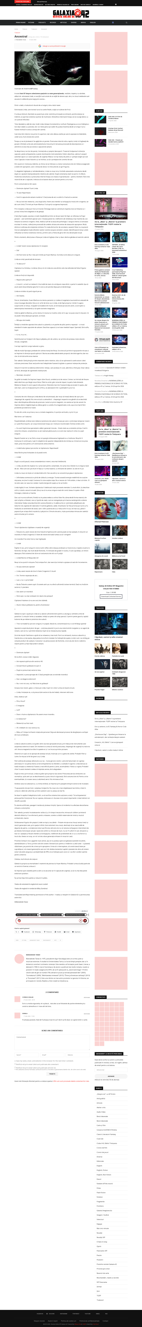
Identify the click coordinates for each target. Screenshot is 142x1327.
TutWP (84, 1324)
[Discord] (115, 4)
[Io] (107, 1034)
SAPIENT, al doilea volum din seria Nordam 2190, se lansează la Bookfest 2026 (119, 248)
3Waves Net (77, 1324)
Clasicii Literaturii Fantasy (106, 1134)
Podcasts (42, 22)
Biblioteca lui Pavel (118, 556)
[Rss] (127, 4)
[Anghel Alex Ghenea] (116, 1009)
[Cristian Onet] (97, 1019)
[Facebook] (113, 4)
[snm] (121, 1034)
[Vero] (116, 1014)
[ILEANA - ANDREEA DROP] (97, 1004)
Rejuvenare (98, 572)
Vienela (24, 1013)
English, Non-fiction (104, 1175)
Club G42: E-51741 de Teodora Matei (115, 117)
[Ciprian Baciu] (97, 1034)
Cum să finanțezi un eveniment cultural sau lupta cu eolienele (102, 349)
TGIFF (99, 1296)
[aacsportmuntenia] (116, 1038)
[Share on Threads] (55, 948)
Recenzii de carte (103, 1273)
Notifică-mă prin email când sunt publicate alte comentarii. (37, 1064)
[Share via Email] (59, 948)
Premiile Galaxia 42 (63, 4)
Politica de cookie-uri (68, 1321)
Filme (99, 1188)
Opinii (99, 1246)
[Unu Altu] (102, 1034)
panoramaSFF (47, 940)
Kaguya (99, 1224)
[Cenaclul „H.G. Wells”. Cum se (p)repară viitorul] (102, 471)
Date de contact (86, 4)
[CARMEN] (121, 1029)
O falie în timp (102, 1242)
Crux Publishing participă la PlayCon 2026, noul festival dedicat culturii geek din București (119, 273)
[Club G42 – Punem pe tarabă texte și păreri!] (100, 143)
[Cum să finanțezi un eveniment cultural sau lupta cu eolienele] (102, 340)
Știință (99, 1287)
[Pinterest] (120, 4)
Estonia (24, 940)
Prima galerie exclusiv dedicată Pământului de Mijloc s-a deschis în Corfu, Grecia (102, 272)
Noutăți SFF (101, 1237)
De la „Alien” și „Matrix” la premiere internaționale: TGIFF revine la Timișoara (110, 224)
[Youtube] (122, 4)
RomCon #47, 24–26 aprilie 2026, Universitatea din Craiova (118, 298)
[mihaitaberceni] (111, 1019)
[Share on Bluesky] (57, 948)
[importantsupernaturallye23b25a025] (121, 1019)
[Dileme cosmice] (120, 682)
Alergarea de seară (101, 556)
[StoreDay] (111, 1038)
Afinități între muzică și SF (112, 402)
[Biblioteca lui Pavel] (120, 548)
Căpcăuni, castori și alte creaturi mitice (119, 479)
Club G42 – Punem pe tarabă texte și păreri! (115, 141)
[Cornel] (116, 1004)
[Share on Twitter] (50, 948)
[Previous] (33, 1)
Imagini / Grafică (103, 1215)
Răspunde (87, 997)
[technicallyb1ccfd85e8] (102, 1014)
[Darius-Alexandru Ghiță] (111, 1004)
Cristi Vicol (95, 1324)
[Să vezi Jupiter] (102, 664)
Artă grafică (101, 1098)
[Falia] (120, 564)
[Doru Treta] (107, 1029)
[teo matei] (121, 1024)
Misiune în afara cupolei (100, 539)
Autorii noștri (50, 4)
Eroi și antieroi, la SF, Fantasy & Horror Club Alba (102, 246)
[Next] (35, 1)
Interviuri (100, 1219)
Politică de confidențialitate (89, 1321)
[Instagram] (118, 4)
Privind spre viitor (103, 1269)
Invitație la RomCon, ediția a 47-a (119, 348)
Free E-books (75, 4)
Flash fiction (101, 1193)
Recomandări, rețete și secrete (108, 1278)
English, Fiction (102, 1170)
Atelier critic (101, 1107)
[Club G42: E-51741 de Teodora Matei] (100, 119)
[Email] (124, 4)
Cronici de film (102, 1148)
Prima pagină (20, 22)
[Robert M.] (97, 1014)
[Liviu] (116, 1024)
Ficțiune (31, 22)
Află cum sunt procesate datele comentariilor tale (71, 1081)
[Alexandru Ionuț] (97, 1038)
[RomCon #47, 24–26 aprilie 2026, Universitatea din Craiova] (120, 287)
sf (60, 940)
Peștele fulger (100, 690)
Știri (98, 1291)
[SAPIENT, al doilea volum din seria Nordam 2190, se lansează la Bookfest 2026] (120, 237)
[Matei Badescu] (102, 1019)
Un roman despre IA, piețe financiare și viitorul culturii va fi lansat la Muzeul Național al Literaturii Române (102, 325)
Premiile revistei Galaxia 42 (107, 1264)
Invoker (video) (117, 538)
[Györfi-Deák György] (116, 1019)
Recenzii (53, 22)
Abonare (111, 1076)
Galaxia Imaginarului (104, 1210)
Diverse (74, 22)
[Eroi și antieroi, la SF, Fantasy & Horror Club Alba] (102, 237)
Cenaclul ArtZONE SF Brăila (107, 1130)
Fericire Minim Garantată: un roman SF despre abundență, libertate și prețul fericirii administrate (102, 299)
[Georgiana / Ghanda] (107, 1014)
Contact (105, 1321)
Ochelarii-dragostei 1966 (119, 673)
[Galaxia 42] (116, 1034)
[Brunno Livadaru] (107, 1024)
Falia (113, 572)
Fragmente (101, 1201)
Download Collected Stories (111, 596)
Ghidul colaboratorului (24, 4)
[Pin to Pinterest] (52, 948)
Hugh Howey (108, 375)
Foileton (100, 1197)
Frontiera (100, 1206)
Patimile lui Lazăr (118, 656)
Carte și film (101, 1125)
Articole (63, 22)
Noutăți (99, 1233)
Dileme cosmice (117, 690)
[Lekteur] (107, 1004)
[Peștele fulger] (102, 682)
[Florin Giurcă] (121, 1009)
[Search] (127, 22)
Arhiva (83, 22)
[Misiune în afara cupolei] (102, 530)
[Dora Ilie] (107, 1019)
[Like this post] (45, 948)
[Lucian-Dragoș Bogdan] (107, 1038)
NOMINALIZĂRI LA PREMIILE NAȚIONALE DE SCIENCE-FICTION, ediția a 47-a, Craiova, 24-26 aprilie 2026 (119, 324)
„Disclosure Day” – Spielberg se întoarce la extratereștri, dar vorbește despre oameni (119, 457)
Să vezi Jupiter (100, 672)
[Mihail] (121, 1038)
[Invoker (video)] (120, 530)
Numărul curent (98, 4)
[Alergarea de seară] (102, 548)
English (93, 22)
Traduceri (34, 29)
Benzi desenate (102, 1116)
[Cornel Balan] (102, 1004)
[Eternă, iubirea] (102, 648)
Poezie (99, 1255)
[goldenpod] (107, 1009)
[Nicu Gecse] (111, 1034)
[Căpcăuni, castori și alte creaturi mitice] (120, 471)
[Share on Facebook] (48, 948)
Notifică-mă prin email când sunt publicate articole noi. (36, 1068)
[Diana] (121, 1014)
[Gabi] (102, 1024)
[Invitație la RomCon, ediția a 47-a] (120, 340)
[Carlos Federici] (102, 1043)
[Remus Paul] (102, 1009)
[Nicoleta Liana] (102, 1029)
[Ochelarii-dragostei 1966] (120, 664)
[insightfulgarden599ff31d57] (111, 1009)
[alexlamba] (111, 1029)
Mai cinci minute (103, 1228)
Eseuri (99, 1179)
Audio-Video (101, 1112)
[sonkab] (97, 1043)
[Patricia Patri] (111, 1014)
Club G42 (100, 1139)
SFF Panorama (102, 1282)
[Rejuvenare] (102, 564)
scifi (55, 940)
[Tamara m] (97, 1009)
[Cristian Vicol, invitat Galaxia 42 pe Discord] (100, 131)
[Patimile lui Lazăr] (120, 648)
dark (17, 940)
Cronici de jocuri (102, 1152)
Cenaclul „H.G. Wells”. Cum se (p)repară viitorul (102, 480)
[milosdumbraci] (111, 1024)
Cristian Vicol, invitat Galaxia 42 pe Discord (115, 129)
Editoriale (100, 1161)
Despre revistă (38, 4)
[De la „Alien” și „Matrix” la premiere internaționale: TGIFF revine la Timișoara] (111, 208)
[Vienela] (102, 1038)
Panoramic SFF (102, 1251)
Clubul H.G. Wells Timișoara (107, 1143)
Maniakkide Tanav (21, 40)
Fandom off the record (105, 1184)
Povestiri (100, 1260)
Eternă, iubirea (100, 656)
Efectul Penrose (42, 2)
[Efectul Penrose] (111, 508)
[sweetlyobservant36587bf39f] (121, 1004)
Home (16, 29)
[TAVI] (97, 1029)
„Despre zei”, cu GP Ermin (106, 1094)
